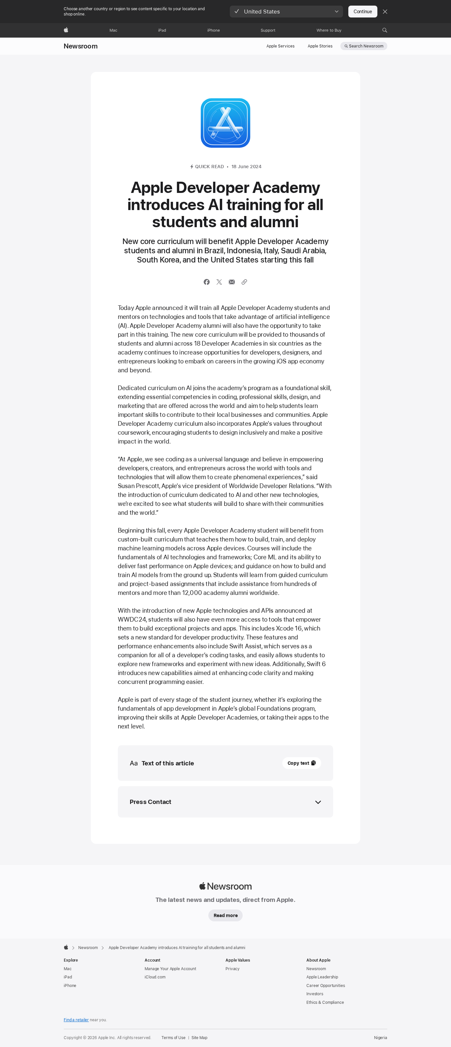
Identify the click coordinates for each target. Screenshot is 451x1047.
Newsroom (81, 46)
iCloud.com (155, 977)
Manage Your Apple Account (170, 969)
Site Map (199, 1037)
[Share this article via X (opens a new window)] (219, 282)
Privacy (233, 969)
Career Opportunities (325, 985)
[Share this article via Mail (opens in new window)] (232, 282)
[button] (286, 11)
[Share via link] (244, 282)
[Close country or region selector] (385, 12)
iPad (68, 977)
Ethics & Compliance (325, 1002)
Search (366, 46)
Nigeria (380, 1037)
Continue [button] (363, 11)
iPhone (70, 985)
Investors (314, 994)
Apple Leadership (322, 977)
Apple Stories (320, 46)
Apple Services (280, 46)
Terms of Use (173, 1037)
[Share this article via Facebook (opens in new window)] (207, 282)
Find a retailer (76, 1020)
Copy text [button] (298, 763)
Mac (68, 969)
